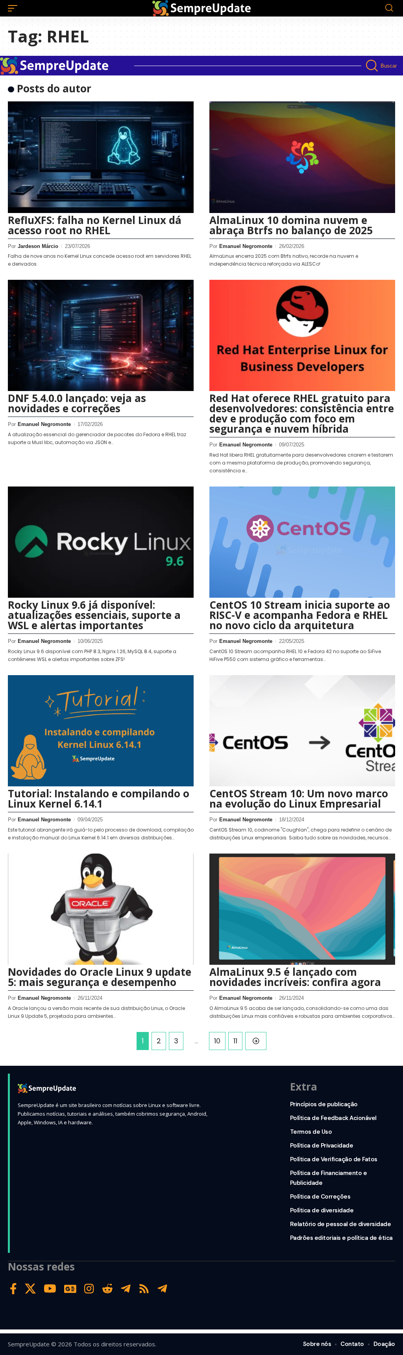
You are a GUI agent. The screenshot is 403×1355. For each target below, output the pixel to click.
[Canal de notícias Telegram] (162, 1289)
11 (235, 1041)
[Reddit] (107, 1289)
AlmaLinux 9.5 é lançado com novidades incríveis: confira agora (295, 977)
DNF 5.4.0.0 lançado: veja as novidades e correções (77, 403)
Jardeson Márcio (38, 246)
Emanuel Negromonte (245, 246)
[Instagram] (89, 1289)
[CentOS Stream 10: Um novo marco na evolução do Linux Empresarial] (302, 730)
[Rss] (144, 1289)
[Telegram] (126, 1289)
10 (217, 1041)
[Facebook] (13, 1289)
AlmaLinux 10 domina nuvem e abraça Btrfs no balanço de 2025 (291, 225)
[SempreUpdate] (201, 8)
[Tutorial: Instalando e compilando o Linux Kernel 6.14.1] (101, 730)
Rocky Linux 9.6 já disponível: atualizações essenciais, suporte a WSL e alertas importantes (94, 615)
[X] (30, 1289)
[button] (14, 8)
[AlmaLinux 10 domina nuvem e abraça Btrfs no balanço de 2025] (302, 157)
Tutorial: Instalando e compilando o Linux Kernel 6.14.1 (98, 798)
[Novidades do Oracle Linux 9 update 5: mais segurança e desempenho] (101, 909)
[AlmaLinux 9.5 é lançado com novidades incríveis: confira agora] (302, 909)
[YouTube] (50, 1289)
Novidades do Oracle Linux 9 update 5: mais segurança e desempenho (99, 977)
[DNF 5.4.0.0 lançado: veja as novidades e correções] (101, 335)
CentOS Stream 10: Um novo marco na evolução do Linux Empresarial (298, 798)
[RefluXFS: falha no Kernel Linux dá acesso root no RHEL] (101, 157)
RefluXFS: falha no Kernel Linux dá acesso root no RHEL (94, 225)
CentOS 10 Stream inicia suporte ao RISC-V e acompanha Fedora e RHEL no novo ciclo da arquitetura (299, 615)
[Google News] (70, 1289)
